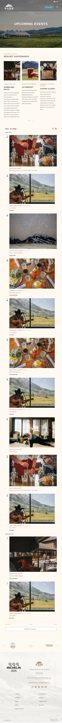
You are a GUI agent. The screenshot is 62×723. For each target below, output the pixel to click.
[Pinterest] (39, 687)
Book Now (49, 7)
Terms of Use (43, 701)
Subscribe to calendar (30, 629)
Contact (17, 694)
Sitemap (41, 697)
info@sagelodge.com (44, 682)
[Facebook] (35, 687)
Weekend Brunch (15, 292)
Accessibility (43, 694)
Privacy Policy (19, 708)
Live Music (12, 208)
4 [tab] (33, 120)
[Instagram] (32, 687)
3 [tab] (31, 120)
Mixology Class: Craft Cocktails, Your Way (23, 170)
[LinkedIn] (42, 687)
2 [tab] (30, 120)
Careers (17, 697)
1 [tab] (28, 120)
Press (16, 705)
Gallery (41, 705)
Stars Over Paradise (16, 253)
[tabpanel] (12, 89)
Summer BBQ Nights (16, 576)
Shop (16, 701)
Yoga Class (13, 451)
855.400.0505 (39, 673)
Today (31, 624)
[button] (57, 7)
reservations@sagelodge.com (43, 678)
